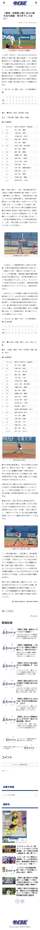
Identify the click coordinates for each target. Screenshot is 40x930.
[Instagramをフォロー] (22, 901)
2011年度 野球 (8, 611)
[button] (36, 795)
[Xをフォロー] (17, 901)
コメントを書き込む (20, 764)
